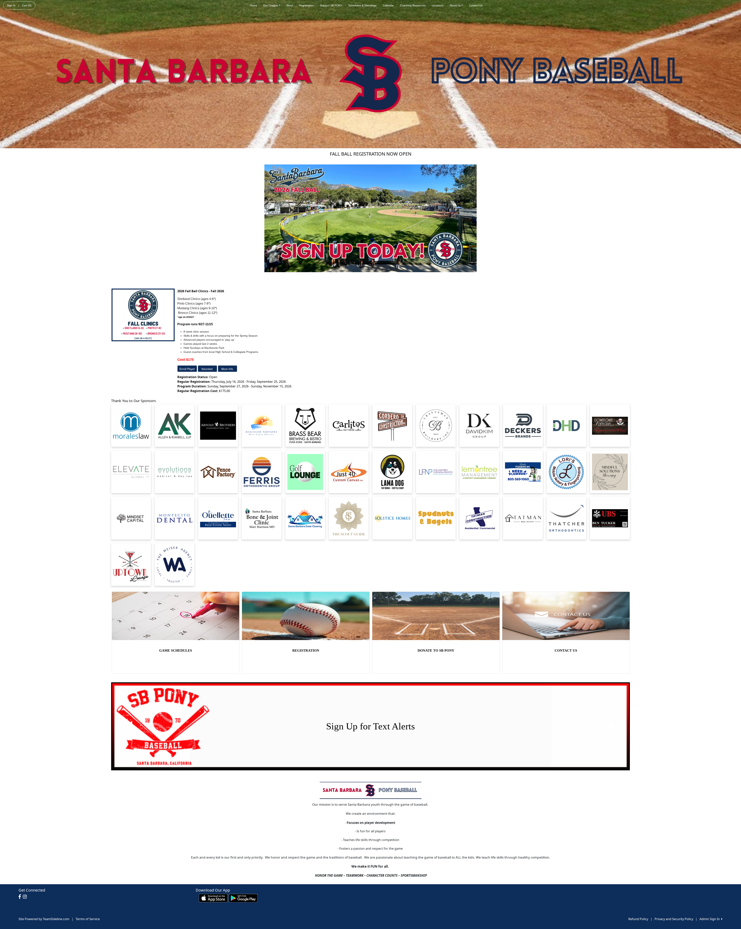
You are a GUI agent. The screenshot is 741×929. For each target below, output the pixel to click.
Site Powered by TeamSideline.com (44, 919)
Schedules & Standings (362, 5)
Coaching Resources (412, 5)
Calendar (388, 5)
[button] (129, 726)
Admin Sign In (710, 919)
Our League (270, 5)
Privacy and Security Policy (674, 919)
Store (289, 5)
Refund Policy (638, 919)
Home (253, 5)
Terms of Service (88, 919)
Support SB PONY (331, 5)
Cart (26, 5)
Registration (306, 5)
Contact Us (476, 5)
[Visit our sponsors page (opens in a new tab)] (131, 425)
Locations (437, 5)
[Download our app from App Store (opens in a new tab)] (213, 898)
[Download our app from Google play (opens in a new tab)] (243, 898)
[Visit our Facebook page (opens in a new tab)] (21, 896)
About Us (455, 5)
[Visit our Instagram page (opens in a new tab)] (26, 896)
